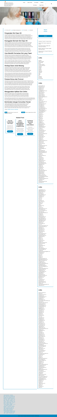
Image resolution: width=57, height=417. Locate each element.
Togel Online (41, 5)
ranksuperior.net (41, 273)
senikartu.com (41, 202)
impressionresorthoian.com (43, 258)
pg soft (13, 398)
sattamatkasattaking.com (42, 367)
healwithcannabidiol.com (42, 360)
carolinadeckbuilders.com (42, 110)
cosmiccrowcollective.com (43, 210)
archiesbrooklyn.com (42, 136)
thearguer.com (41, 241)
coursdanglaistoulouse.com (43, 90)
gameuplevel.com (41, 318)
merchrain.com (41, 381)
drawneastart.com (41, 338)
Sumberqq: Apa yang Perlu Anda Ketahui (30, 122)
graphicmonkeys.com (42, 336)
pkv (39, 75)
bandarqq (40, 60)
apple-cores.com (41, 169)
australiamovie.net (41, 87)
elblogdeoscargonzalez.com (43, 140)
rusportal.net (40, 203)
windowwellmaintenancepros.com (44, 284)
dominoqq (40, 66)
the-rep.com (40, 113)
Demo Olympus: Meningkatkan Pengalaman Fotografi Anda (20, 123)
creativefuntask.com (42, 325)
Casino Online (29, 2)
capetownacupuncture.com (43, 208)
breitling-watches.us (42, 95)
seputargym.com (41, 310)
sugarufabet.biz (41, 372)
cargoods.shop (41, 207)
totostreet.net (41, 313)
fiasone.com (40, 244)
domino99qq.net (41, 193)
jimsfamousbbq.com (42, 85)
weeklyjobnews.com (42, 270)
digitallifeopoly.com (41, 308)
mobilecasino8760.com (42, 155)
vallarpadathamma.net (42, 220)
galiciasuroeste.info (41, 123)
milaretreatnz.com (41, 120)
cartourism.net (41, 168)
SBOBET (42, 2)
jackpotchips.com (41, 341)
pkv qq (40, 63)
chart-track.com (41, 129)
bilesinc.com (40, 119)
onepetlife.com (41, 368)
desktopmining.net (41, 172)
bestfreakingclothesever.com (43, 259)
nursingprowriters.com (42, 262)
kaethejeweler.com (41, 366)
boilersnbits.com (41, 227)
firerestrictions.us (41, 135)
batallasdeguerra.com (42, 124)
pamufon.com (41, 352)
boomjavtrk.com (41, 386)
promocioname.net (41, 131)
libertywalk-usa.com (42, 86)
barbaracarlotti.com (41, 171)
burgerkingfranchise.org (42, 219)
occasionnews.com (42, 279)
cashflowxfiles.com (42, 236)
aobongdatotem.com (42, 299)
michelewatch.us (41, 93)
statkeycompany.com (42, 109)
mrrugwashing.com (41, 252)
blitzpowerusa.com (41, 230)
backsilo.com (41, 256)
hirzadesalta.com (41, 307)
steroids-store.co (41, 142)
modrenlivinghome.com (42, 378)
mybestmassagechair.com (43, 152)
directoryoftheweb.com (42, 194)
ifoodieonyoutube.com (42, 303)
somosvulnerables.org (42, 350)
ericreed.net (40, 153)
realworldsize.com (41, 221)
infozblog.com (41, 138)
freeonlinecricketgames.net (43, 133)
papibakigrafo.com (41, 164)
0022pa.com (40, 117)
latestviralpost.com (41, 228)
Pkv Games (36, 2)
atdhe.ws (40, 149)
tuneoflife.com (41, 283)
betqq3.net (40, 156)
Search (45, 29)
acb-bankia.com (41, 253)
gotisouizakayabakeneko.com (43, 212)
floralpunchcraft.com (42, 243)
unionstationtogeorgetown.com (43, 328)
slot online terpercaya (42, 65)
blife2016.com (41, 357)
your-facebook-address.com (43, 376)
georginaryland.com (42, 146)
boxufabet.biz (41, 373)
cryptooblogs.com (41, 317)
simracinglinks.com (41, 104)
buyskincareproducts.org (42, 175)
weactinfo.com (41, 239)
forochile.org (40, 128)
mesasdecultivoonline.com (43, 226)
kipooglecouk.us (41, 159)
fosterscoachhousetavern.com (43, 225)
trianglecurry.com (41, 362)
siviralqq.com (41, 257)
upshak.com (40, 255)
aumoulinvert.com (41, 161)
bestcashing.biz (41, 134)
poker (39, 73)
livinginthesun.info (41, 205)
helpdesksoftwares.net (42, 292)
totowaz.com (41, 267)
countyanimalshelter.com (42, 271)
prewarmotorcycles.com (42, 103)
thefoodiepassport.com (42, 162)
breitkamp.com (41, 347)
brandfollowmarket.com (42, 269)
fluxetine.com (41, 154)
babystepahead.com (42, 274)
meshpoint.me (41, 213)
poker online (8, 396)
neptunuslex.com (41, 91)
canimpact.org (41, 166)
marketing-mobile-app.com (43, 242)
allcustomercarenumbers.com (43, 343)
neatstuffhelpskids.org (42, 126)
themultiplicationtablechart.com (43, 178)
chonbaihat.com (41, 139)
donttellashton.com (41, 195)
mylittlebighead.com (42, 330)
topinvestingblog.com (42, 111)
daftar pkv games (41, 61)
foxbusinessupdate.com (42, 249)
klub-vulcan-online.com (42, 346)
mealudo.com (41, 246)
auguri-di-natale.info (42, 92)
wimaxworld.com (41, 132)
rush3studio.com (41, 196)
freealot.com (40, 331)
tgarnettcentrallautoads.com (43, 96)
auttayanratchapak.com (42, 216)
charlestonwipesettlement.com (43, 268)
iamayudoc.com (41, 329)
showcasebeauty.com (42, 107)
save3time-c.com (41, 99)
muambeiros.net (41, 137)
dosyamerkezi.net (41, 105)
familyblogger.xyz (41, 344)
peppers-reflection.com (42, 282)
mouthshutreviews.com (42, 306)
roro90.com (40, 197)
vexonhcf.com (41, 100)
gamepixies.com (41, 337)
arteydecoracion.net (42, 143)
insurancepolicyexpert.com (43, 108)
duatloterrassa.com (41, 351)
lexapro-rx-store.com (42, 174)
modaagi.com (41, 121)
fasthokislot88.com (41, 339)
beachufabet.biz (41, 370)
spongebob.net (41, 214)
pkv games (40, 77)
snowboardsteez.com (42, 234)
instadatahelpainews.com (42, 379)
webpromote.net (41, 141)
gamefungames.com (42, 323)
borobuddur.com (41, 321)
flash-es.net (40, 254)
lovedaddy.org (41, 250)
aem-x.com (40, 316)
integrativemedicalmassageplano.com (44, 251)
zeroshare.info (41, 118)
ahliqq (39, 74)
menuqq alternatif (6, 395)
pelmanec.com (41, 192)
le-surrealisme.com (41, 106)
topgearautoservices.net (42, 374)
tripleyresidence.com (42, 348)
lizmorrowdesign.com (42, 359)
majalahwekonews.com (42, 190)
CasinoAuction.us (41, 158)
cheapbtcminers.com (42, 327)
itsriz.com (40, 206)
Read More (10, 131)
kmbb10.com (40, 237)
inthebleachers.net (41, 173)
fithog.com (40, 144)
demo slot (40, 70)
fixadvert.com (41, 97)
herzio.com (40, 198)
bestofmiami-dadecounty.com (43, 302)
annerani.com (41, 115)
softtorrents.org (41, 349)
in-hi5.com (40, 199)
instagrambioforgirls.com (42, 235)
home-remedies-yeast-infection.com (44, 300)
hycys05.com (41, 232)
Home (24, 2)
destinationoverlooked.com (43, 275)
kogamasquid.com (41, 177)
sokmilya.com (41, 384)
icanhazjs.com (41, 165)
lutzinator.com (41, 355)
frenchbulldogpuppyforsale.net (43, 176)
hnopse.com (40, 278)
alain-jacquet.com (41, 211)
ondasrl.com (40, 356)
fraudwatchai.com (41, 315)
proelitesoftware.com (42, 342)
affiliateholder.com (41, 285)
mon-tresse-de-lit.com (42, 371)
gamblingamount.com (42, 276)
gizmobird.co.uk (41, 88)
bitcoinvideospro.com (42, 209)
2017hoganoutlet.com (42, 191)
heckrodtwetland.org (42, 150)
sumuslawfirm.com (41, 261)
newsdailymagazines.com (42, 296)
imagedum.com (41, 363)
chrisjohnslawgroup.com (42, 345)
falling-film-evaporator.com (43, 260)
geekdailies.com (41, 380)
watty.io (40, 204)
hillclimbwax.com (41, 277)
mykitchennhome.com (42, 160)
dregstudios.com (41, 125)
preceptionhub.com (42, 297)
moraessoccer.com (42, 127)
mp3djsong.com (41, 89)
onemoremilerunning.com (42, 233)
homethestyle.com (41, 319)
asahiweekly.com (41, 332)
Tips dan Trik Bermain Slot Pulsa (10, 122)
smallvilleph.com (41, 122)
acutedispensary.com (42, 264)
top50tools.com (41, 112)
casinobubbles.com (42, 309)
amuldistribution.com (42, 320)
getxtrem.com (41, 238)
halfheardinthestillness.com (43, 151)
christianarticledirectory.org (43, 181)
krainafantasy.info (41, 200)
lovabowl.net (40, 293)
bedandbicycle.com (42, 334)
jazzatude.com (41, 116)
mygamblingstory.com (42, 189)
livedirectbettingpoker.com (43, 248)
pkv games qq (12, 396)
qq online (40, 68)
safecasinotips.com (42, 340)
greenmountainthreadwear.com (43, 263)
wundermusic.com (41, 322)
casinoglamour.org (41, 179)
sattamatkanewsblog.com (42, 265)
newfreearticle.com (42, 229)
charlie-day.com (41, 247)
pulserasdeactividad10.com (43, 170)
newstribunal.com (41, 295)
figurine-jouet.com (41, 375)
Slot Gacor (35, 5)
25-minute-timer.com (42, 324)
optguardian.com (41, 312)
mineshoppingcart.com (42, 304)
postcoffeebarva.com (42, 217)
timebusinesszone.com (42, 281)
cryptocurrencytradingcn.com (43, 266)
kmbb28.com (41, 382)
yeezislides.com (41, 298)
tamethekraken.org (41, 354)
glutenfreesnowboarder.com (43, 358)
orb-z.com (40, 224)
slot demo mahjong (41, 64)
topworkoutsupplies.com (42, 305)
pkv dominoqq (41, 62)
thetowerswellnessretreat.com (43, 364)
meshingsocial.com (41, 240)
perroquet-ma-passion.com (43, 377)
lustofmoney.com (41, 280)
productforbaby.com (42, 223)
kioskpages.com (41, 361)
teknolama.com (41, 222)
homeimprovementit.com (42, 294)
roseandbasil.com (41, 147)
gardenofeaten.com (42, 231)
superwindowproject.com (42, 163)
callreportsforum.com (42, 383)
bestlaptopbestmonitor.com (43, 145)
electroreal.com (41, 301)
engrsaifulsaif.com (41, 326)
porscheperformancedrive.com (43, 353)
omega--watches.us (42, 94)
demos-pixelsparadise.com (43, 101)
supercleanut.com (41, 333)
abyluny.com (40, 385)
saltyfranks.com (41, 114)
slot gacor (11, 400)
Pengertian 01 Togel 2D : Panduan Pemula (45, 41)
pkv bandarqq (41, 78)
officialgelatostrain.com (42, 365)
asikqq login (40, 71)
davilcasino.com (41, 314)
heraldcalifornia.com (42, 335)
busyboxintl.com (41, 215)
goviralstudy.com (41, 167)
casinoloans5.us (41, 157)
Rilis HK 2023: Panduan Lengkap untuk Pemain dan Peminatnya (44, 46)
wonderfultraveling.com (42, 130)
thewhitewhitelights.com (42, 148)
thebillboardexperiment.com (43, 369)
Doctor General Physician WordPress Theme (25, 415)
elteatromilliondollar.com (42, 218)
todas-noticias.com (41, 201)
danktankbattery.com (42, 245)
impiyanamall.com (41, 311)
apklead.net (40, 387)
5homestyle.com (41, 182)
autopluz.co (40, 98)
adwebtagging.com (41, 272)
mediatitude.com (41, 102)
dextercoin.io (41, 180)
